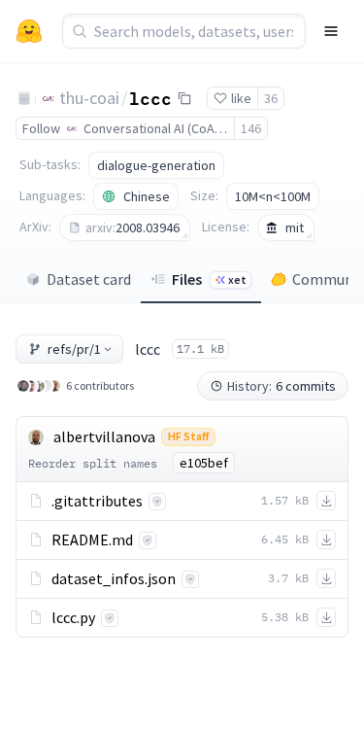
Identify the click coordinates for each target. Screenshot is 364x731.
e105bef (204, 462)
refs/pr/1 (74, 349)
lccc (150, 97)
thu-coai (89, 98)
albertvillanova (104, 436)
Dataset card (89, 279)
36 (271, 98)
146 (251, 128)
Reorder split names (92, 463)
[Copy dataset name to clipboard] (184, 98)
